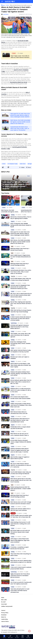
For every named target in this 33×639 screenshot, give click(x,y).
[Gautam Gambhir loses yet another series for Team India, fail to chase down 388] (5, 515)
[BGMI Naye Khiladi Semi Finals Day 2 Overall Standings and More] (5, 495)
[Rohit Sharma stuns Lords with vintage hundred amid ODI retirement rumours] (5, 501)
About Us (3, 617)
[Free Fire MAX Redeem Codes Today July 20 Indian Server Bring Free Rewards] (5, 471)
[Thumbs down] (8, 167)
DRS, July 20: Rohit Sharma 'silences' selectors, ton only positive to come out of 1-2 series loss (20, 465)
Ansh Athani (5, 14)
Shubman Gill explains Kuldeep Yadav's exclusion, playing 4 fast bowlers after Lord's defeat (20, 373)
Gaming (12, 214)
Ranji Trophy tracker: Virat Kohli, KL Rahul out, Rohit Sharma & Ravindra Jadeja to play (20, 57)
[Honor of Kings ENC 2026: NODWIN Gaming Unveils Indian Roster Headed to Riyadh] (5, 224)
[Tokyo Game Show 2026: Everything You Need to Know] (5, 553)
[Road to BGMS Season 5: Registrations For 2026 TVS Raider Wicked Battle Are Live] (5, 255)
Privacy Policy (4, 612)
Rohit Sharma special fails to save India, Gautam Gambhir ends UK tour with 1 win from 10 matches (20, 480)
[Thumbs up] (2, 167)
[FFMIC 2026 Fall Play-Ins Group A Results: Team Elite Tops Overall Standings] (5, 310)
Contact (3, 610)
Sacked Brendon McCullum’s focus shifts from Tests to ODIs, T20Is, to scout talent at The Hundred (19, 128)
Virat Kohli (4, 604)
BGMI (12, 246)
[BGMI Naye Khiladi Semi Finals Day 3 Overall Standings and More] (5, 263)
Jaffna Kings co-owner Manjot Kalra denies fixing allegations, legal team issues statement (19, 540)
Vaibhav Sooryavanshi (6, 606)
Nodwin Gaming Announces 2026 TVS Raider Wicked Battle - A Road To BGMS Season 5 (20, 488)
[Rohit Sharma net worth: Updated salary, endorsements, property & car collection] (5, 560)
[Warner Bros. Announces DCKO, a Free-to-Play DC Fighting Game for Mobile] (5, 216)
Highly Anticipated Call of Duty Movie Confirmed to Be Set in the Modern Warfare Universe (20, 575)
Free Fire (13, 276)
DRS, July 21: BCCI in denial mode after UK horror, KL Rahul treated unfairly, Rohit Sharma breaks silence (21, 295)
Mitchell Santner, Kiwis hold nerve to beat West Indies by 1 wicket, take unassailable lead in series (19, 420)
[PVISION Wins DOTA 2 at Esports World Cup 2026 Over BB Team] (5, 426)
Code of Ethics (5, 621)
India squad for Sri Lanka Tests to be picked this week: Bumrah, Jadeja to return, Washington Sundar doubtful (20, 115)
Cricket (3, 163)
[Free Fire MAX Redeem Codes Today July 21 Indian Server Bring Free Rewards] (5, 278)
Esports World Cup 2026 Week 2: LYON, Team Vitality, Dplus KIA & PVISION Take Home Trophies (20, 365)
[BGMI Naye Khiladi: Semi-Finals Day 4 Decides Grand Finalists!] (5, 248)
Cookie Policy (4, 619)
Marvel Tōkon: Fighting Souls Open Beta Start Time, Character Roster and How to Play (21, 303)
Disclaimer (4, 615)
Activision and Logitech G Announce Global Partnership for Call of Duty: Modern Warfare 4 (19, 326)
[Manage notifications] (29, 631)
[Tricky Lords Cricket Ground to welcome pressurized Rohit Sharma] (5, 567)
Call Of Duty (13, 323)
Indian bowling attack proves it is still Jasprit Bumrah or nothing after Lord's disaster (20, 523)
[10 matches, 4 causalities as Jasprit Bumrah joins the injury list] (5, 546)
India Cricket (22, 163)
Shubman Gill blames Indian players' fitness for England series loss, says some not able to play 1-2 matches (19, 450)
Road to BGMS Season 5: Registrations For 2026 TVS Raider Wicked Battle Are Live (20, 256)
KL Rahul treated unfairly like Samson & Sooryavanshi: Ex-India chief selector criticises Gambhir (20, 318)
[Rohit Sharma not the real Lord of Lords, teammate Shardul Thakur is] (5, 433)
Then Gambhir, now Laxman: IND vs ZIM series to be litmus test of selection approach (20, 335)
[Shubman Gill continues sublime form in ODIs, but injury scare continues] (5, 508)
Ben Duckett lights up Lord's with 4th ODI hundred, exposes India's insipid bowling (20, 532)
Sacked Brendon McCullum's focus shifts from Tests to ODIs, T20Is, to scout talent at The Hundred (20, 271)
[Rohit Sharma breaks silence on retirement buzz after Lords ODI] (5, 411)
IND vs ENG (4, 599)
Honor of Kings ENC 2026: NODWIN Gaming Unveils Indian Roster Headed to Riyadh (20, 225)
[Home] (10, 1)
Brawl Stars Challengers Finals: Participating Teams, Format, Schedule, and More (20, 343)
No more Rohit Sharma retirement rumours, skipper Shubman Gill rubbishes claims (20, 442)
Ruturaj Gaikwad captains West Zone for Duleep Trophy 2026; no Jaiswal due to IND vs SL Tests (20, 381)
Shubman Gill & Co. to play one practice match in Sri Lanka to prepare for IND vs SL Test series (20, 390)
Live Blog (13, 513)
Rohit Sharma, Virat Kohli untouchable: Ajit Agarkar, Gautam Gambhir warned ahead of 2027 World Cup (20, 121)
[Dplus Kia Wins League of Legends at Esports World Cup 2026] (5, 456)
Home (2, 597)
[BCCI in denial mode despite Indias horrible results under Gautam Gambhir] (5, 396)
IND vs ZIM (10, 637)
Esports (12, 221)
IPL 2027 (3, 602)
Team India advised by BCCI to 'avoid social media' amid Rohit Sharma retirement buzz (19, 590)
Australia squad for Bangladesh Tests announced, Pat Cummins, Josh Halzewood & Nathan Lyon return (20, 287)
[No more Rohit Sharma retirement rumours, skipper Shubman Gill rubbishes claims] (5, 440)
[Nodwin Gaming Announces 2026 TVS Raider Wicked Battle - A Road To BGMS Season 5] (5, 487)
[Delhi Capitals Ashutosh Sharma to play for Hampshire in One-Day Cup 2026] (5, 350)
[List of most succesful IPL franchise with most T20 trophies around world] (5, 582)
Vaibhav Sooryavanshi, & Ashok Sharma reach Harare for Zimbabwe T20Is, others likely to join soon (21, 405)
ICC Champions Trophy (12, 163)
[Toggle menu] (2, 1)
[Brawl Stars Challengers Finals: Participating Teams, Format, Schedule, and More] (5, 342)
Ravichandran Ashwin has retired (18, 82)
